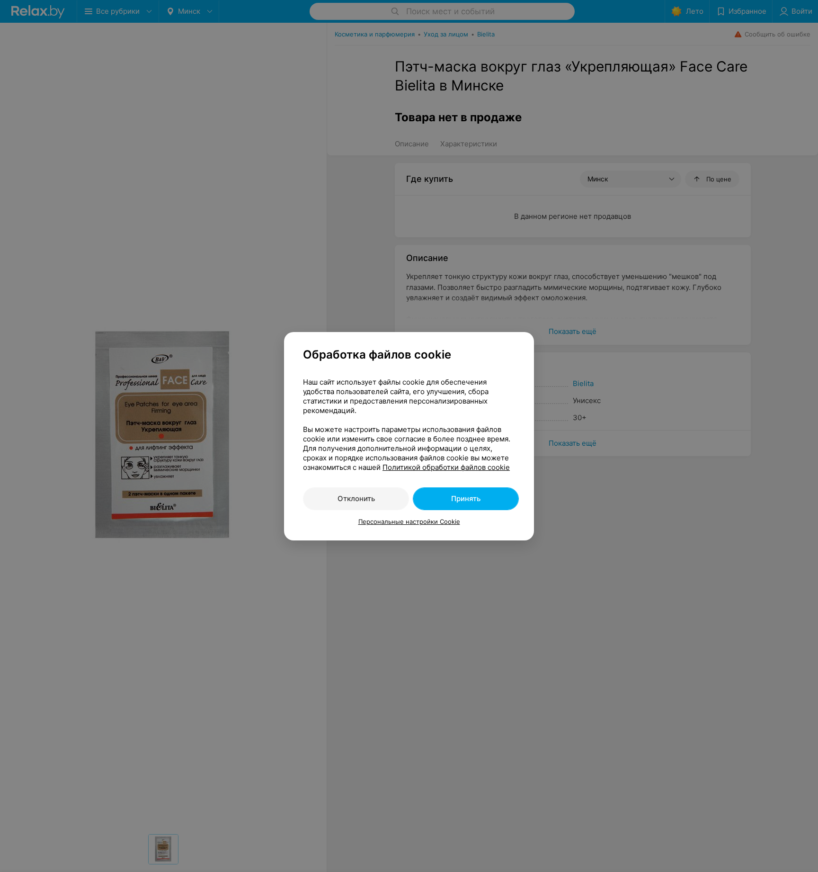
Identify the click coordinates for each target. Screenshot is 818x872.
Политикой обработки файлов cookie (446, 467)
